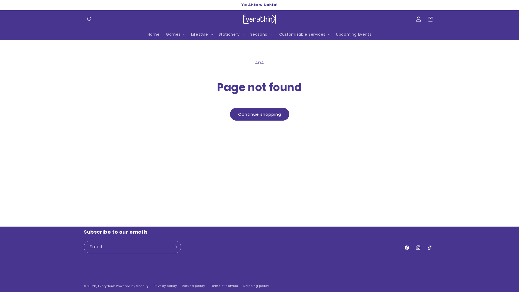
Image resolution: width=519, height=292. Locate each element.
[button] (90, 19)
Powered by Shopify (132, 286)
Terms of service (224, 286)
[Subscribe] (175, 247)
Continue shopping (259, 114)
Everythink (106, 286)
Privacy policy (165, 286)
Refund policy (193, 286)
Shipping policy (256, 286)
